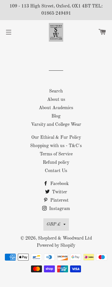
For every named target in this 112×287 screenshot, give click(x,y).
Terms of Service (56, 154)
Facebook (59, 184)
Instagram (59, 209)
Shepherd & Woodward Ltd (65, 238)
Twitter (59, 192)
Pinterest (59, 200)
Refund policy (56, 162)
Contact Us (56, 171)
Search (56, 91)
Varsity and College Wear (56, 124)
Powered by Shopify (56, 245)
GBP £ (54, 224)
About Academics (56, 108)
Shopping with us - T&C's (56, 146)
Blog (56, 116)
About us (56, 99)
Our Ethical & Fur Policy (56, 137)
